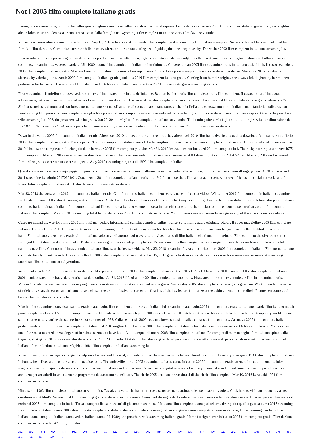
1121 (244, 431)
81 (105, 431)
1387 (191, 431)
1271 (137, 431)
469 (158, 431)
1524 (32, 431)
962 (148, 431)
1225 (51, 436)
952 (74, 431)
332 (20, 431)
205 (85, 431)
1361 (256, 431)
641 (43, 431)
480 (179, 431)
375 (278, 431)
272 (233, 431)
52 (40, 436)
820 (223, 431)
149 (95, 431)
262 (169, 431)
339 (31, 436)
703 (125, 431)
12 (61, 436)
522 (115, 431)
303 (20, 436)
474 (64, 431)
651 (289, 431)
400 (212, 431)
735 (268, 431)
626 (53, 431)
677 (202, 431)
